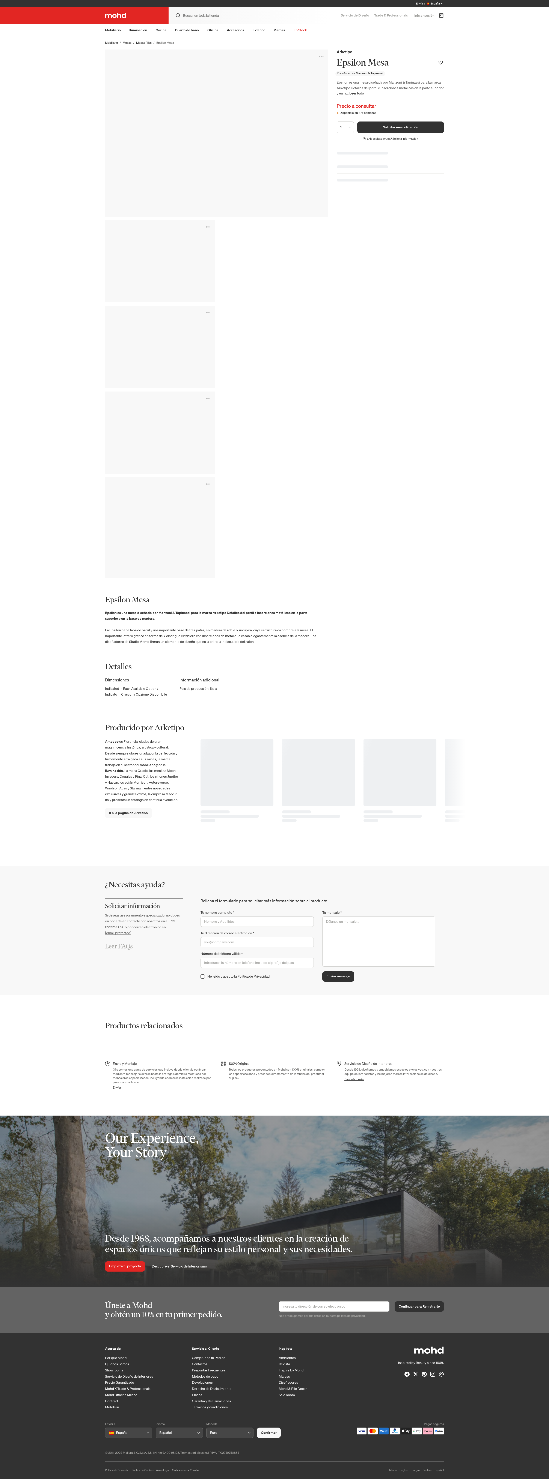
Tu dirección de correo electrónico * (227, 933)
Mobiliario (113, 30)
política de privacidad (351, 1316)
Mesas (127, 43)
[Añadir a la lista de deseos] (440, 62)
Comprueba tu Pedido (208, 1358)
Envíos (117, 1087)
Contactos (199, 1364)
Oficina (212, 30)
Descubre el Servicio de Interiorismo (179, 1266)
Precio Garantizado (119, 1382)
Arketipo (344, 51)
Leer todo (356, 93)
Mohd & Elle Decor (293, 1389)
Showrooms (114, 1370)
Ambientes (287, 1358)
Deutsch (427, 1470)
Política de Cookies (143, 1470)
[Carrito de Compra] (441, 15)
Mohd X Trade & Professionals (128, 1389)
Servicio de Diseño (355, 15)
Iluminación (138, 30)
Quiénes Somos (117, 1364)
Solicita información (405, 139)
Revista (284, 1364)
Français (415, 1470)
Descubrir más (354, 1079)
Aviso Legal (162, 1470)
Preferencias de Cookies (185, 1470)
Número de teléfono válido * (222, 953)
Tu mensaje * (332, 912)
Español (439, 1470)
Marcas (279, 30)
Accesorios (235, 30)
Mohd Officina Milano (121, 1395)
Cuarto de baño (187, 30)
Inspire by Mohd (291, 1370)
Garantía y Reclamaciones (211, 1401)
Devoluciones (202, 1382)
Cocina (161, 30)
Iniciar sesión (424, 15)
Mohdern (112, 1407)
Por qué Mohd (116, 1358)
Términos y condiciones (210, 1407)
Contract (111, 1401)
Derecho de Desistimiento (211, 1389)
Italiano (393, 1470)
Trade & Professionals (391, 15)
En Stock (300, 30)
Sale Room (287, 1395)
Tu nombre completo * (217, 912)
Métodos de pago (205, 1376)
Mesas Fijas (144, 43)
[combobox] (109, 1433)
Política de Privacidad (253, 976)
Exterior (259, 30)
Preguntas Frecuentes (208, 1370)
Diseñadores (288, 1382)
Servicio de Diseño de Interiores (129, 1376)
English (404, 1470)
